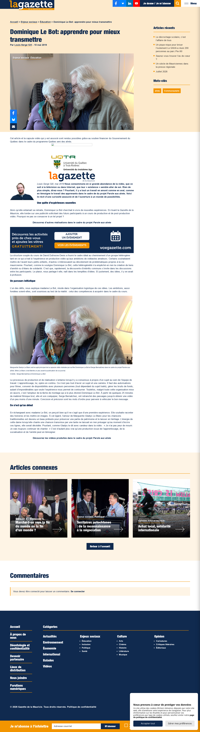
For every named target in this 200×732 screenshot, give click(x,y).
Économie (49, 648)
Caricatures (161, 641)
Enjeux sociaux (29, 22)
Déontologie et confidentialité (20, 646)
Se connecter (78, 591)
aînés (157, 91)
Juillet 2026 (161, 71)
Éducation (45, 22)
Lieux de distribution (17, 668)
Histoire (122, 648)
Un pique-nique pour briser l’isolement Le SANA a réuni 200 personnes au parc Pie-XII (172, 48)
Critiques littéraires (165, 644)
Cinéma (122, 644)
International (51, 654)
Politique (99, 517)
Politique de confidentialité (81, 707)
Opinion (142, 520)
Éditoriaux (161, 648)
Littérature (124, 651)
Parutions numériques (18, 687)
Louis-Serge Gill (23, 45)
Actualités (50, 636)
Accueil (14, 22)
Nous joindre (18, 678)
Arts (121, 641)
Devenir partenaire (17, 657)
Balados (48, 660)
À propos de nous (18, 635)
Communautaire (171, 91)
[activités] (72, 252)
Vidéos (47, 666)
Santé (84, 651)
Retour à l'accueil (100, 546)
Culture (122, 636)
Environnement (53, 642)
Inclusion (86, 644)
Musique (123, 654)
